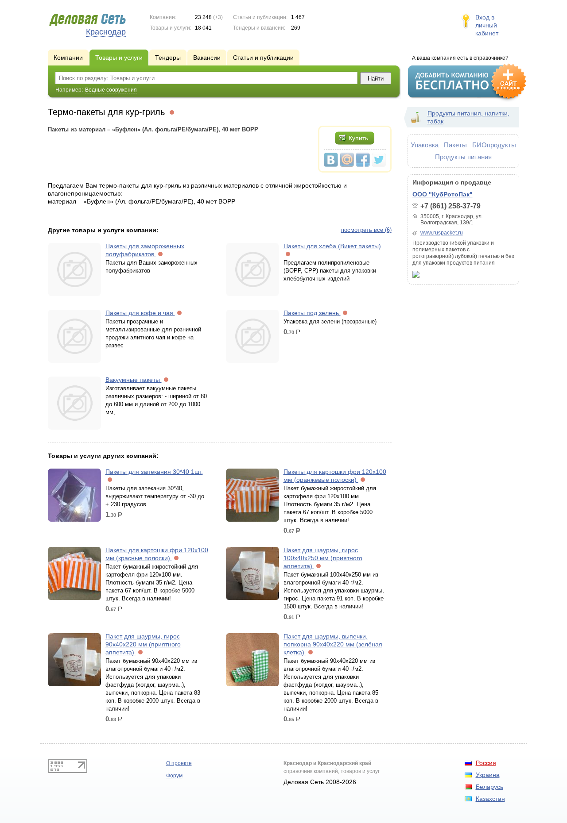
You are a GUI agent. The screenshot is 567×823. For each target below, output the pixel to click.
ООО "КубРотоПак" (442, 194)
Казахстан (490, 798)
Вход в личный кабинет (486, 25)
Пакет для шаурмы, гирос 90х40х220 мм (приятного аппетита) (143, 644)
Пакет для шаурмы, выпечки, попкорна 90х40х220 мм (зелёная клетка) (333, 644)
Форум (174, 776)
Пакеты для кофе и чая (140, 312)
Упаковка (425, 145)
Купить (358, 138)
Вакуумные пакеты (133, 379)
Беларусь (489, 786)
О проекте (179, 763)
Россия (486, 762)
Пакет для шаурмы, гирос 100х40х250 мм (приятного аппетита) (323, 557)
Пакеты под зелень (312, 312)
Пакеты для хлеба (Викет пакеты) (332, 246)
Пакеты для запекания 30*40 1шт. (154, 471)
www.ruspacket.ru (441, 233)
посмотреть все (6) (366, 230)
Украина (488, 774)
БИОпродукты (494, 145)
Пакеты (455, 145)
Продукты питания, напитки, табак (468, 117)
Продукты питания (463, 157)
